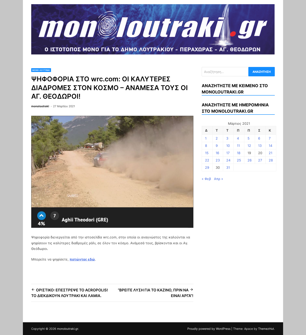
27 (260, 160)
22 (207, 160)
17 (228, 153)
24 (228, 160)
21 (270, 153)
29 (207, 167)
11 (238, 146)
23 (218, 160)
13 (260, 146)
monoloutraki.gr (67, 328)
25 (239, 160)
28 (271, 160)
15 (207, 153)
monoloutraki (40, 106)
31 (228, 167)
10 (228, 146)
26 (250, 160)
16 (217, 153)
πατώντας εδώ (82, 259)
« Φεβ (206, 179)
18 (238, 153)
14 (270, 146)
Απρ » (218, 179)
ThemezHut (266, 328)
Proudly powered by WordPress (209, 328)
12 (249, 146)
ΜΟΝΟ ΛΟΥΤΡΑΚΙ (41, 70)
